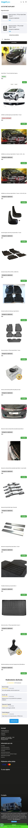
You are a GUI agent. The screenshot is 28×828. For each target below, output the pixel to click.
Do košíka (24, 123)
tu (19, 819)
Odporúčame (7, 39)
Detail (24, 82)
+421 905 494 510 (5, 732)
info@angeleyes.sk (5, 730)
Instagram (3, 734)
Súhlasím (14, 824)
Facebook (3, 733)
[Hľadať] (21, 2)
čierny (12, 84)
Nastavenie (14, 821)
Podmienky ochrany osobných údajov (9, 753)
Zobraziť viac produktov (14, 34)
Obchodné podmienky (5, 752)
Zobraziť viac (14, 721)
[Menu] (26, 2)
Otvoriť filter (14, 42)
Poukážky (3, 750)
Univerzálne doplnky (5, 747)
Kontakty (3, 745)
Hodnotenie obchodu (14, 680)
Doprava (3, 757)
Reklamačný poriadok (5, 755)
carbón (16, 84)
